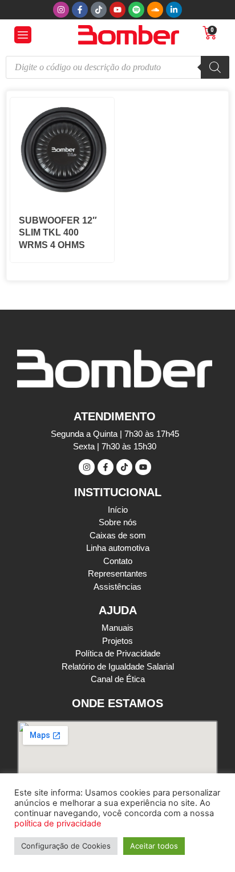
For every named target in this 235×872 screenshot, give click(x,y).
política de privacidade (58, 823)
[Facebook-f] (80, 10)
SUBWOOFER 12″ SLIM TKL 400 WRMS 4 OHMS (58, 233)
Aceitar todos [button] (154, 845)
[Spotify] (136, 10)
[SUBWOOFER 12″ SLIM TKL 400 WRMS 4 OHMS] (62, 198)
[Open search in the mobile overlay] (117, 67)
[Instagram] (61, 10)
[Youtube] (117, 10)
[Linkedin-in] (174, 10)
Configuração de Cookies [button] (66, 845)
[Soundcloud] (155, 10)
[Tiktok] (99, 10)
